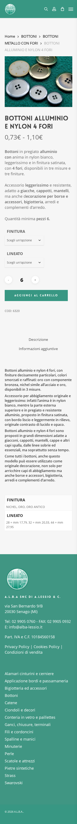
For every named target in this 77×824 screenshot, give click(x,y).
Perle (9, 753)
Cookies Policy (46, 646)
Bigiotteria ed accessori (26, 688)
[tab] (38, 340)
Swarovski (14, 782)
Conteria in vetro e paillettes (30, 717)
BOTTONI (29, 36)
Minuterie (13, 746)
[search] (46, 9)
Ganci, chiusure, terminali (28, 724)
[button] (70, 9)
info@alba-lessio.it (25, 627)
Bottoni (11, 695)
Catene (11, 702)
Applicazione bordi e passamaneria (36, 680)
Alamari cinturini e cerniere (29, 673)
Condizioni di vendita (24, 652)
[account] (54, 9)
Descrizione (38, 339)
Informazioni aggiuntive (38, 348)
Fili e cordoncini (19, 731)
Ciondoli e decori (20, 710)
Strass (10, 775)
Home (10, 36)
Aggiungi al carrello (36, 295)
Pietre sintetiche (19, 768)
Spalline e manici (20, 739)
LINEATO (15, 253)
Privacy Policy (17, 646)
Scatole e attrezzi (20, 760)
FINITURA (16, 231)
